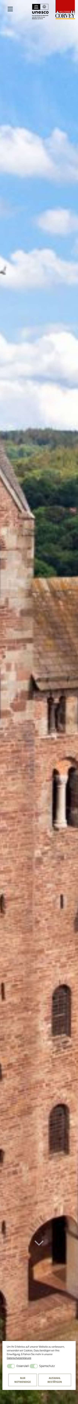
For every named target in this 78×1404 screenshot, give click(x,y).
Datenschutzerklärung (19, 1358)
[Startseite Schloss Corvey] (53, 10)
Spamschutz (46, 1366)
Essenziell (22, 1366)
